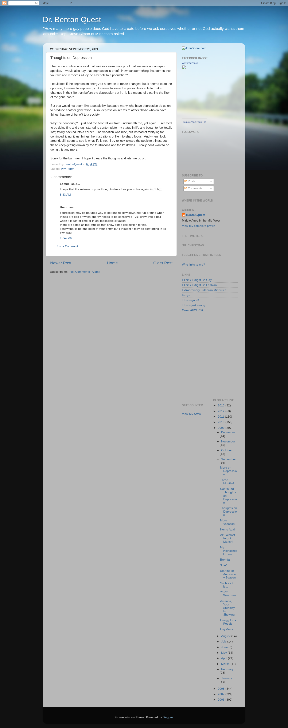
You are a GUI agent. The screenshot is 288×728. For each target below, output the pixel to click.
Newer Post (60, 263)
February (227, 669)
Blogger (168, 717)
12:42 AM (66, 238)
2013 (221, 405)
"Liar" (223, 565)
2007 (221, 694)
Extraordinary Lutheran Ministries (204, 290)
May (224, 652)
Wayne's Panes (190, 63)
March (225, 663)
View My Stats (191, 413)
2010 (221, 422)
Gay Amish (227, 629)
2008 (221, 688)
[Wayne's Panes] (194, 117)
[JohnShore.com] (194, 48)
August (226, 636)
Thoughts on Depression (228, 511)
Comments (194, 188)
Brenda (225, 559)
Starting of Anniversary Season (229, 574)
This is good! (190, 300)
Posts (191, 181)
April (224, 658)
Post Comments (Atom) (84, 271)
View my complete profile (198, 225)
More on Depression (228, 471)
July (224, 641)
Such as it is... (226, 585)
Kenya (186, 295)
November (228, 441)
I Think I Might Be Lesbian (199, 285)
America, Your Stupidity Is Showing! (228, 608)
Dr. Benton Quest (72, 19)
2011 (221, 416)
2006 (221, 699)
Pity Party (67, 168)
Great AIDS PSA (192, 310)
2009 (221, 427)
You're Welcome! (228, 593)
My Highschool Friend (228, 551)
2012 (221, 411)
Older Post (162, 263)
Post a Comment (67, 246)
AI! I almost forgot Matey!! (227, 538)
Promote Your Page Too (194, 122)
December (228, 432)
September (228, 459)
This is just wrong (193, 305)
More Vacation (227, 522)
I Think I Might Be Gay (197, 280)
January (226, 678)
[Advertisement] (201, 335)
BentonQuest (195, 214)
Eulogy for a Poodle (228, 622)
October (226, 450)
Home (112, 263)
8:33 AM (65, 194)
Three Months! (227, 481)
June (225, 647)
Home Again (228, 529)
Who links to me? (193, 264)
